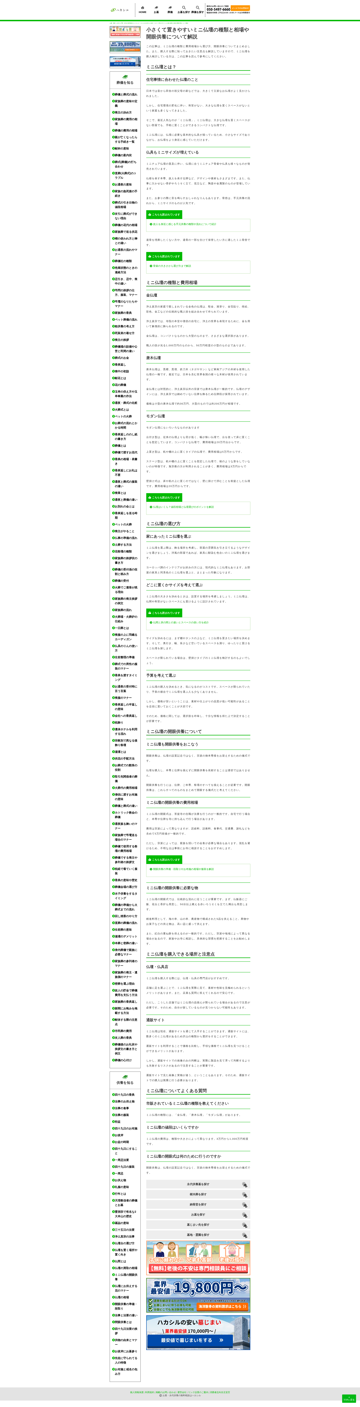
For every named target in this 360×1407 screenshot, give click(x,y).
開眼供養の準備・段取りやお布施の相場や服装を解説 (183, 869)
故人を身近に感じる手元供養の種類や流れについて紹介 (184, 224)
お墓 (156, 12)
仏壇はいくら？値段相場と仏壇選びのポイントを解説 (183, 507)
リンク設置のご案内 (198, 1392)
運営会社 (181, 1392)
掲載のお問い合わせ (166, 1392)
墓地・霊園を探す (198, 1234)
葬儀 (170, 12)
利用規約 (149, 1392)
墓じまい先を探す (198, 1224)
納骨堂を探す (198, 1204)
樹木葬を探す (198, 1194)
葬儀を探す (197, 12)
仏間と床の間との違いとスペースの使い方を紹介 (181, 622)
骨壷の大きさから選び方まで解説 (172, 266)
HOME (142, 12)
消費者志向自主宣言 (220, 1392)
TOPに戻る (349, 1398)
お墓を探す (184, 12)
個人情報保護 (137, 1392)
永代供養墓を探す (198, 1184)
